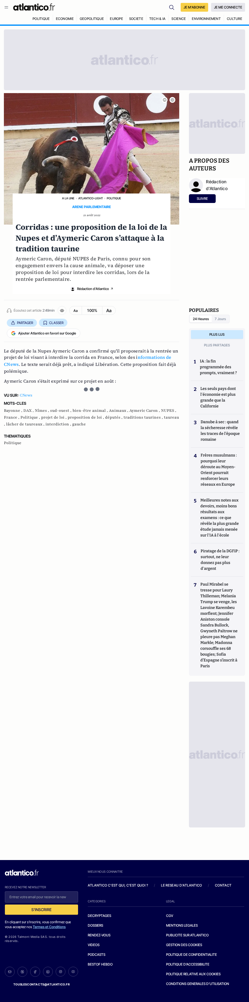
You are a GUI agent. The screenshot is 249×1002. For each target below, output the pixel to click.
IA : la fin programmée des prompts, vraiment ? (218, 367)
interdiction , (58, 424)
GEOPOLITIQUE (92, 19)
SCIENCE (178, 19)
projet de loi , (54, 417)
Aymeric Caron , (145, 410)
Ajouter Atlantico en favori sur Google (47, 333)
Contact (223, 885)
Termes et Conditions (49, 927)
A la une (68, 198)
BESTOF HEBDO (100, 964)
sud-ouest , (61, 410)
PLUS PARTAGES (217, 345)
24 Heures (201, 319)
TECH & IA (157, 19)
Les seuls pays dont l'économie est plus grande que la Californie (218, 397)
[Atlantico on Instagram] (60, 971)
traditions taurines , (144, 417)
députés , (114, 417)
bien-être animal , (90, 410)
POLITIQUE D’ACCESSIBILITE (187, 964)
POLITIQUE (41, 19)
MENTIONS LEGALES (182, 925)
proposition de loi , (86, 417)
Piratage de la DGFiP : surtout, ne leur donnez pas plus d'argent (220, 560)
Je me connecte (228, 7)
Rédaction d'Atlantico (93, 289)
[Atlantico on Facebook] (35, 972)
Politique (114, 198)
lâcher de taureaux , (25, 424)
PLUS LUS (217, 334)
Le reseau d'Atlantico (181, 885)
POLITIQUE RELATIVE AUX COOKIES (193, 974)
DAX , (29, 410)
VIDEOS (93, 945)
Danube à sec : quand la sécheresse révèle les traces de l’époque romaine (220, 431)
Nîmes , (42, 410)
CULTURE (234, 19)
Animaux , (119, 410)
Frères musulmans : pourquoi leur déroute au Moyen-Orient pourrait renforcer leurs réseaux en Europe (219, 470)
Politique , (30, 417)
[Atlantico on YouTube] (73, 971)
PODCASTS (96, 954)
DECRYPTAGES (99, 916)
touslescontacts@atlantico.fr (41, 984)
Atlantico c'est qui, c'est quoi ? (118, 885)
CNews (26, 395)
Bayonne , (13, 410)
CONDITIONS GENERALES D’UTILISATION (197, 984)
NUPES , (168, 410)
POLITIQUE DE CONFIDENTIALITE (191, 954)
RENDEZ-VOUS (99, 935)
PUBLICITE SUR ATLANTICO (187, 935)
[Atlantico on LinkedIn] (48, 972)
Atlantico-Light (90, 198)
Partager (25, 323)
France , (12, 417)
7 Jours (220, 319)
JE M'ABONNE (194, 7)
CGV (169, 916)
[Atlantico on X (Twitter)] (22, 972)
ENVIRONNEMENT (206, 19)
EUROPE (116, 19)
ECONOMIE (65, 19)
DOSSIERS (95, 925)
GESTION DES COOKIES (184, 945)
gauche (79, 424)
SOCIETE (136, 19)
